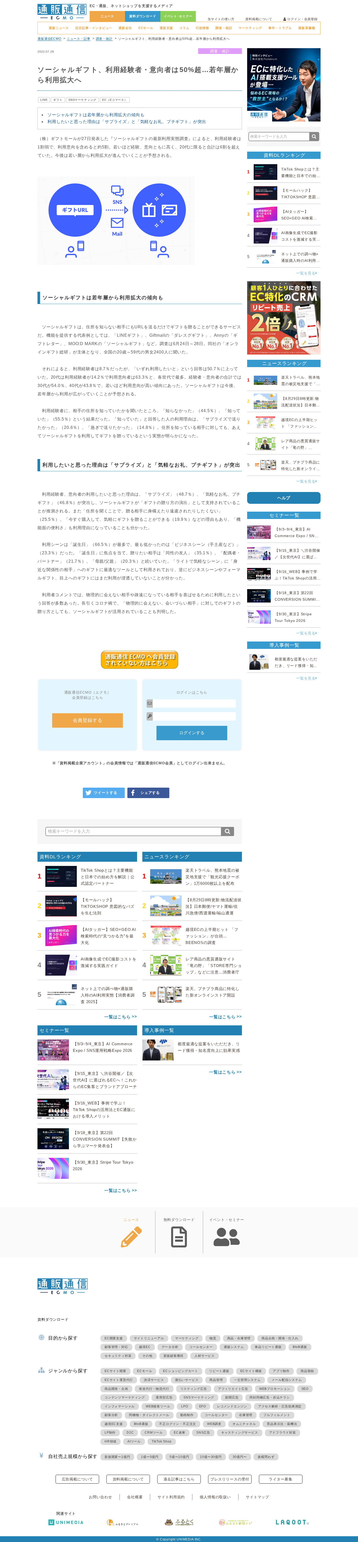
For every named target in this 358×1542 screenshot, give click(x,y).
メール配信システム (287, 1380)
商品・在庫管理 (239, 1338)
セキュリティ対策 (118, 1356)
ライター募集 (280, 1479)
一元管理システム (247, 1380)
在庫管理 (245, 1415)
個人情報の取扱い (215, 1497)
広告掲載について (77, 1479)
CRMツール (154, 1432)
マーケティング (250, 28)
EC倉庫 (179, 1432)
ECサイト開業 (115, 1371)
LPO (184, 1406)
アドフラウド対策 (282, 1432)
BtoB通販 (300, 1347)
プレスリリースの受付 (229, 1479)
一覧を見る (306, 273)
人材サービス (204, 1356)
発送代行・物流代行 (154, 1389)
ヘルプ (284, 498)
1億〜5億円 (150, 1457)
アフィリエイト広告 (233, 1389)
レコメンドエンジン (232, 1406)
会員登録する (87, 720)
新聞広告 (231, 1397)
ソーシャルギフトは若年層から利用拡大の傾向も (95, 115)
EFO (202, 1406)
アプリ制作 (281, 1371)
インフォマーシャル (120, 1406)
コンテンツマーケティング (125, 1397)
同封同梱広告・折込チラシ (269, 1397)
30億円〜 (240, 1457)
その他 (147, 1356)
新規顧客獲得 (174, 1356)
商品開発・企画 (116, 1389)
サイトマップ (257, 1497)
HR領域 (110, 1441)
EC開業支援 (114, 1338)
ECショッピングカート (180, 1371)
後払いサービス (187, 1380)
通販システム (234, 1347)
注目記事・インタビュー (93, 28)
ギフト (58, 99)
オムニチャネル (244, 1424)
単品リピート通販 (268, 1347)
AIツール (134, 1441)
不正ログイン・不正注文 (177, 1424)
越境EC (144, 1347)
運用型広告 (164, 1397)
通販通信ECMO (49, 39)
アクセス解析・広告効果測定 (280, 1406)
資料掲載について (258, 19)
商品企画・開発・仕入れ (280, 1338)
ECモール (145, 28)
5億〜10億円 (179, 1457)
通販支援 (166, 28)
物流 (212, 1338)
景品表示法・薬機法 (282, 1424)
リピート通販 (219, 1371)
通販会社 (125, 28)
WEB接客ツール (158, 1406)
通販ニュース (59, 28)
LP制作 (110, 1432)
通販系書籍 (306, 28)
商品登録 (307, 1371)
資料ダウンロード (142, 16)
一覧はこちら (117, 1017)
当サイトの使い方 (221, 19)
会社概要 (135, 1497)
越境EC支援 (114, 1424)
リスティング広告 (193, 1389)
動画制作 (187, 1415)
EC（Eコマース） (114, 99)
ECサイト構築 (251, 1371)
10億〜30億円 (210, 1457)
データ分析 (170, 1347)
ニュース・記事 (78, 39)
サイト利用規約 (171, 1497)
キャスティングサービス (239, 1432)
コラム (184, 28)
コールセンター (201, 1347)
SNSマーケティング (82, 99)
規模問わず (266, 1457)
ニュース (107, 16)
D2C (130, 1432)
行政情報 (202, 28)
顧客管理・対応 (116, 1347)
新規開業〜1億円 (117, 1457)
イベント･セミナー (178, 16)
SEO (304, 1389)
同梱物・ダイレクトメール (149, 1415)
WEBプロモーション (274, 1389)
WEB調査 (214, 1424)
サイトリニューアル (149, 1338)
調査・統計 (223, 28)
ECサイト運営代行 (119, 1380)
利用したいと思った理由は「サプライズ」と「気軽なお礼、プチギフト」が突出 (126, 121)
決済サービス (154, 1380)
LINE (43, 99)
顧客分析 (111, 1415)
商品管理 (216, 1380)
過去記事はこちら (179, 1479)
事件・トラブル (280, 28)
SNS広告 (203, 1432)
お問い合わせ (100, 1497)
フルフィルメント (276, 1415)
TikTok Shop (162, 1441)
